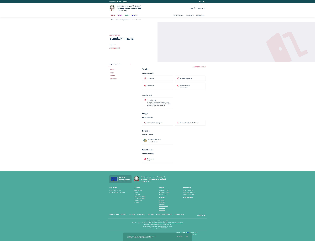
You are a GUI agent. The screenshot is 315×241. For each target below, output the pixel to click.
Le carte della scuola (139, 198)
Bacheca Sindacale (179, 15)
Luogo (112, 73)
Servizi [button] (120, 15)
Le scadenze (162, 208)
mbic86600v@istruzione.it (158, 222)
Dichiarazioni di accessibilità (164, 214)
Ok (187, 236)
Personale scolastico (164, 192)
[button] (120, 64)
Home (112, 20)
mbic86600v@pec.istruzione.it (175, 222)
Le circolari (161, 204)
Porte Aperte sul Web (115, 190)
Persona (112, 76)
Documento (113, 79)
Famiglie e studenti (164, 190)
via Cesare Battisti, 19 (152, 221)
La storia (136, 202)
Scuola (118, 20)
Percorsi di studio (163, 194)
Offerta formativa (188, 190)
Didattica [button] (134, 15)
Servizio (112, 70)
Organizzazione (125, 20)
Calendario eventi (163, 206)
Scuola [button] (113, 15)
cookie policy (150, 237)
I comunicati (162, 202)
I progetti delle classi (188, 194)
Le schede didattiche (188, 192)
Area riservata (190, 15)
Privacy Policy (141, 214)
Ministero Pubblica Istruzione (117, 192)
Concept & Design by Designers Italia (186, 233)
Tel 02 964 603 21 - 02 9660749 (140, 222)
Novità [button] (127, 15)
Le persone (137, 194)
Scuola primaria (114, 48)
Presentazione (138, 190)
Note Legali (151, 214)
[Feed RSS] (205, 8)
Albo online (162, 210)
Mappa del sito (200, 15)
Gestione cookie (179, 214)
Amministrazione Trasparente (117, 214)
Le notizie (161, 200)
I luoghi (136, 192)
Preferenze (180, 236)
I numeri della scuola (139, 196)
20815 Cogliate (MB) (163, 221)
